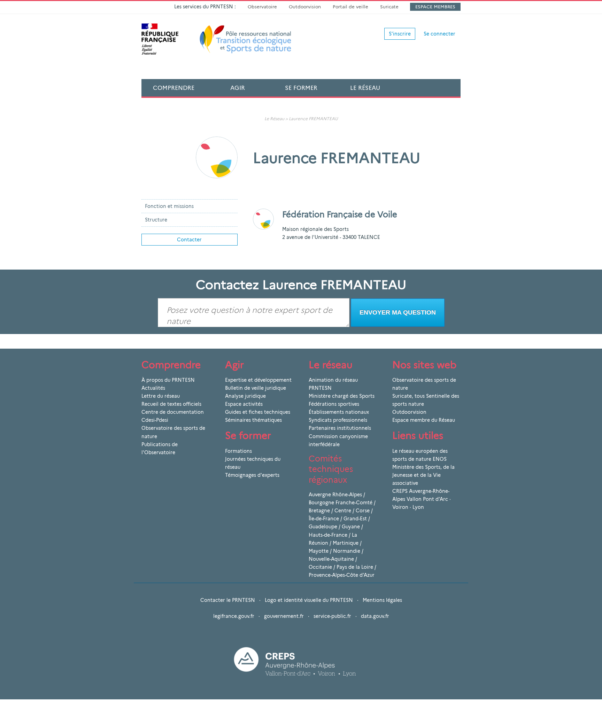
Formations (238, 451)
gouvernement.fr (284, 616)
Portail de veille (350, 6)
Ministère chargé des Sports (342, 396)
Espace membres (435, 6)
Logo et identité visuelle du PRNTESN (309, 600)
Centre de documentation (172, 412)
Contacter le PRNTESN (227, 600)
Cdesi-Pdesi (154, 420)
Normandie (346, 551)
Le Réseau (365, 87)
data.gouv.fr (375, 616)
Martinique (345, 543)
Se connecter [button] (439, 34)
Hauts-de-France (328, 535)
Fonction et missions (169, 206)
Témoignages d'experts (252, 475)
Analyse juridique (245, 396)
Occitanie (320, 567)
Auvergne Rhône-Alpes (335, 494)
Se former (301, 87)
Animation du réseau (333, 380)
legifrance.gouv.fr (233, 616)
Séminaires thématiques (253, 420)
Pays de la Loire (355, 567)
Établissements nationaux (339, 412)
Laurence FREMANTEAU (313, 118)
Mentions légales (382, 600)
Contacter (189, 239)
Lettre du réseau (160, 396)
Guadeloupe (323, 526)
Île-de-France (324, 518)
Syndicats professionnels (338, 420)
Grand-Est (355, 518)
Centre (342, 510)
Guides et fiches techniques (257, 412)
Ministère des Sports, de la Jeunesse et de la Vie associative (423, 475)
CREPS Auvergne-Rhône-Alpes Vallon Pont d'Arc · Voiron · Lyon (421, 499)
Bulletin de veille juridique (255, 388)
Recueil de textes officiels (171, 404)
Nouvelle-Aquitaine (331, 559)
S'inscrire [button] (400, 34)
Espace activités (244, 404)
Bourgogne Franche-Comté (340, 502)
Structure (156, 220)
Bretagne (319, 510)
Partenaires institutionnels (340, 428)
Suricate (389, 6)
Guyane (351, 526)
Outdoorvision (305, 6)
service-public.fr (332, 616)
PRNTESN (320, 388)
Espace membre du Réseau (423, 420)
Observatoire (262, 6)
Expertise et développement (258, 380)
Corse (363, 510)
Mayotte (319, 551)
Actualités (153, 388)
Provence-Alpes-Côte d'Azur (342, 575)
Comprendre (173, 87)
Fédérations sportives (334, 404)
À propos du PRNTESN (168, 380)
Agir (237, 87)
